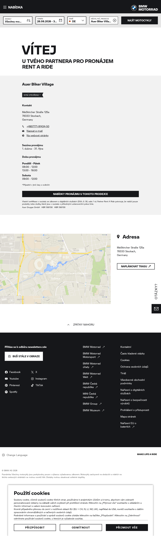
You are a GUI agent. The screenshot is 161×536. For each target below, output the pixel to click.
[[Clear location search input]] (115, 20)
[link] (80, 126)
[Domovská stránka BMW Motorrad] (144, 8)
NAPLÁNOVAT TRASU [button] (134, 266)
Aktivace (55, 278)
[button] (12, 7)
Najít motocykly (140, 20)
